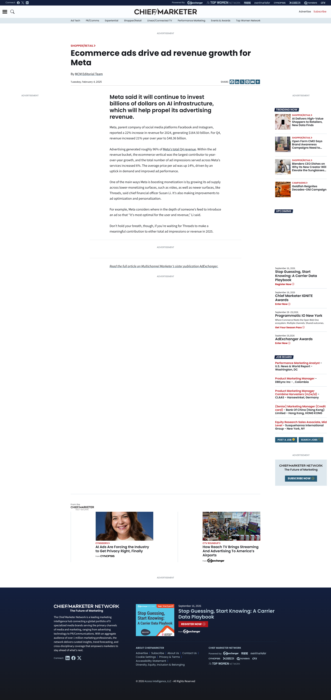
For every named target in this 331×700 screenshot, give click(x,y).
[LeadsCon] (294, 3)
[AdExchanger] (195, 2)
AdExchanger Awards (294, 339)
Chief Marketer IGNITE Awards (294, 297)
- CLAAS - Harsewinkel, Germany (297, 394)
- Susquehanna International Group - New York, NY (301, 425)
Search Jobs (309, 439)
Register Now (283, 284)
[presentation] (283, 121)
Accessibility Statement (151, 661)
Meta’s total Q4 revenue (179, 149)
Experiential (111, 20)
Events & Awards (220, 20)
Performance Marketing (191, 20)
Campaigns (299, 183)
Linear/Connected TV (159, 20)
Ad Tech (75, 20)
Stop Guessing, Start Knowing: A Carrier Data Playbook (296, 275)
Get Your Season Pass (288, 327)
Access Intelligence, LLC (157, 681)
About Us (173, 653)
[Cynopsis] (279, 3)
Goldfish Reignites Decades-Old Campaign (309, 188)
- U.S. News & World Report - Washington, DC (298, 366)
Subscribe (320, 11)
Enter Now (281, 304)
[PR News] (247, 3)
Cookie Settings (146, 657)
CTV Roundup (211, 543)
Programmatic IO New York (298, 315)
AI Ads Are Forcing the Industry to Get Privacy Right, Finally (122, 548)
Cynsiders (102, 543)
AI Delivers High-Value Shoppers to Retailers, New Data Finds (307, 122)
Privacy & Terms (169, 657)
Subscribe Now (299, 478)
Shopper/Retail (133, 20)
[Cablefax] (323, 3)
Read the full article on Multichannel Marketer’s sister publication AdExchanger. (164, 266)
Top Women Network (248, 20)
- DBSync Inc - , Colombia (296, 380)
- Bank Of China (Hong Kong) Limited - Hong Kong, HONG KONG (300, 409)
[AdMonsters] (310, 2)
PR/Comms (92, 20)
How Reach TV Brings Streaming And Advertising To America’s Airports (230, 551)
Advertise (305, 11)
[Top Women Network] (223, 3)
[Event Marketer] (262, 3)
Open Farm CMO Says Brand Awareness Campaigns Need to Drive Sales (307, 146)
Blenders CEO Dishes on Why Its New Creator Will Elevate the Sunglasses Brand (309, 169)
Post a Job (285, 439)
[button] (5, 11)
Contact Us (189, 653)
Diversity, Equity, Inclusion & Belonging (160, 665)
